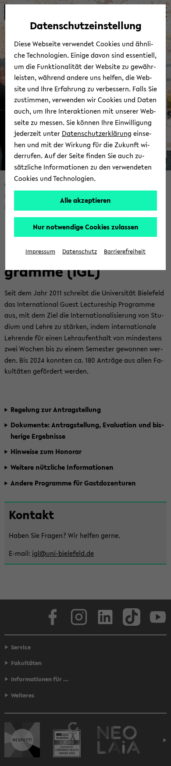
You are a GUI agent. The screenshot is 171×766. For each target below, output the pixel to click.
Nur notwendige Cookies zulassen (86, 227)
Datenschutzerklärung (97, 133)
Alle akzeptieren (85, 200)
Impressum (40, 251)
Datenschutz (79, 251)
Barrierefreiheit (125, 251)
